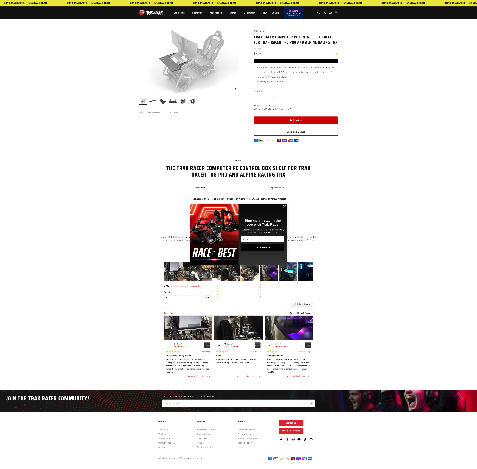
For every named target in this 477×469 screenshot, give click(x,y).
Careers (162, 447)
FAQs (199, 443)
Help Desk (202, 438)
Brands (233, 13)
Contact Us (291, 423)
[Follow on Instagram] (293, 439)
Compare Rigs (204, 434)
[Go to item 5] (183, 102)
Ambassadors (165, 438)
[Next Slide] (311, 271)
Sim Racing (179, 13)
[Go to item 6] (193, 102)
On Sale (275, 13)
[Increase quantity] (270, 97)
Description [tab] (199, 187)
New (264, 13)
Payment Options (206, 447)
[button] (173, 271)
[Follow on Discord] (311, 439)
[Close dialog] (284, 206)
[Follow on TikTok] (305, 439)
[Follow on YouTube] (299, 439)
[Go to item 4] (173, 102)
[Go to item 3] (163, 102)
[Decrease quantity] (257, 97)
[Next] (310, 347)
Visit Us (162, 434)
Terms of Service (246, 429)
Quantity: (258, 91)
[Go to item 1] (143, 102)
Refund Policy (245, 443)
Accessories (216, 13)
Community (249, 13)
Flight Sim (197, 13)
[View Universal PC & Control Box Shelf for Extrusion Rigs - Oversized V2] (207, 345)
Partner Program (167, 443)
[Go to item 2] (153, 102)
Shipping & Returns (247, 438)
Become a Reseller (291, 431)
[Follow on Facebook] (281, 439)
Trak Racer (259, 31)
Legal (240, 447)
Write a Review (304, 305)
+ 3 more (257, 338)
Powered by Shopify (192, 458)
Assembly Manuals (206, 429)
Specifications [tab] (277, 187)
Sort (292, 313)
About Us (163, 429)
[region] (238, 271)
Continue (263, 247)
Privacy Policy (245, 434)
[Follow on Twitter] (287, 439)
